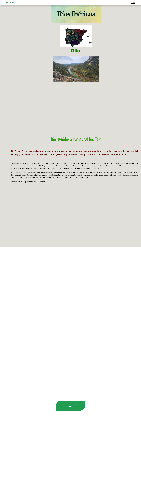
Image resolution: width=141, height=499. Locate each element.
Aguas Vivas (11, 2)
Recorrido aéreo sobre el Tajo (70, 405)
